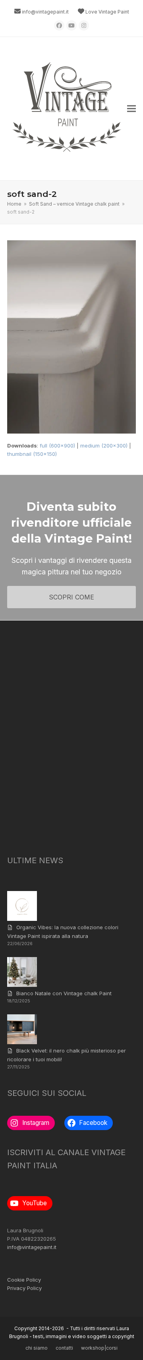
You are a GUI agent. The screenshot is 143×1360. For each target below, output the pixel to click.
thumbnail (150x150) (32, 454)
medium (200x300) (104, 445)
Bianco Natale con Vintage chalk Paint (64, 993)
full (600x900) (57, 445)
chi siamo (36, 1348)
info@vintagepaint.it (45, 12)
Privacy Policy (24, 1288)
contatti (64, 1348)
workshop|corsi (99, 1348)
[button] (131, 108)
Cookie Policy (24, 1279)
